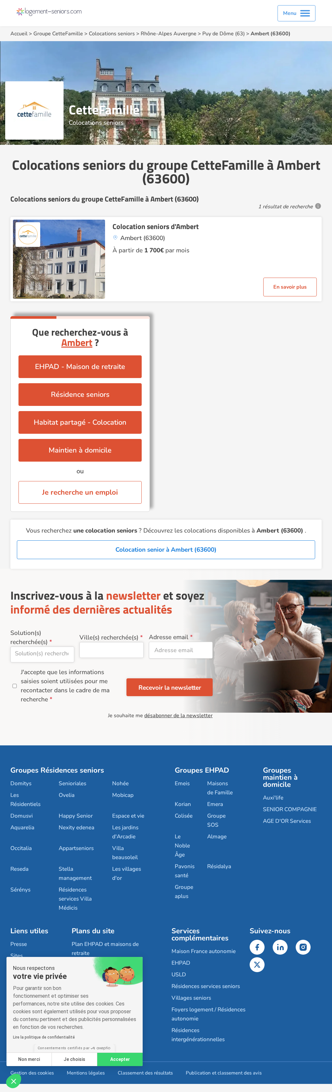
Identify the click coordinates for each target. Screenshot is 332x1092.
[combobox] (42, 654)
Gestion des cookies (32, 1073)
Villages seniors (191, 998)
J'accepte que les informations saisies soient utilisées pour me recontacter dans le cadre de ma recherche (65, 686)
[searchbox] (42, 653)
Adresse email (168, 637)
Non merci (29, 1059)
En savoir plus (290, 287)
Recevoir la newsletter (169, 688)
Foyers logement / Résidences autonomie (208, 1014)
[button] (13, 1081)
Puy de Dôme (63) (223, 33)
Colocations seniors (112, 33)
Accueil (19, 33)
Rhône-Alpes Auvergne (168, 33)
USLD (179, 974)
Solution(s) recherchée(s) (29, 637)
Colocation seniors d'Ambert (156, 226)
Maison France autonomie (204, 951)
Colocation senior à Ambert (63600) (166, 550)
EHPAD (181, 963)
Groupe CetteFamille (58, 33)
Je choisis (74, 1059)
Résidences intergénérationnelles (198, 1035)
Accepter (120, 1059)
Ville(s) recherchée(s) (108, 637)
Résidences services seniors (206, 986)
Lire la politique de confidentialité (44, 1037)
